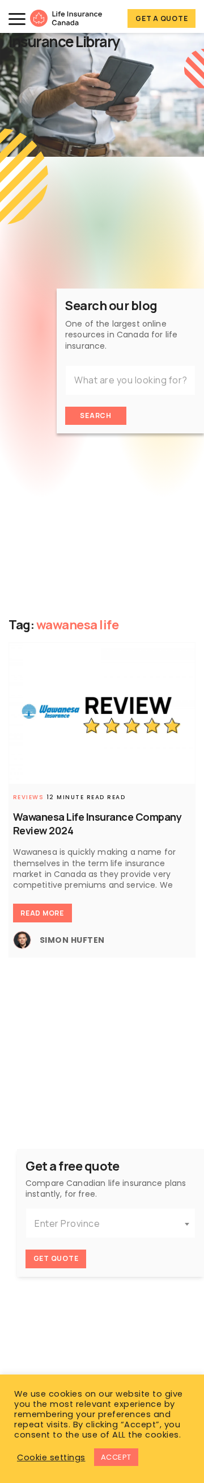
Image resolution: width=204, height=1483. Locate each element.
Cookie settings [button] (51, 1457)
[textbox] (110, 1224)
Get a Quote (161, 18)
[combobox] (111, 1223)
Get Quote (56, 1258)
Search (96, 415)
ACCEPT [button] (116, 1457)
